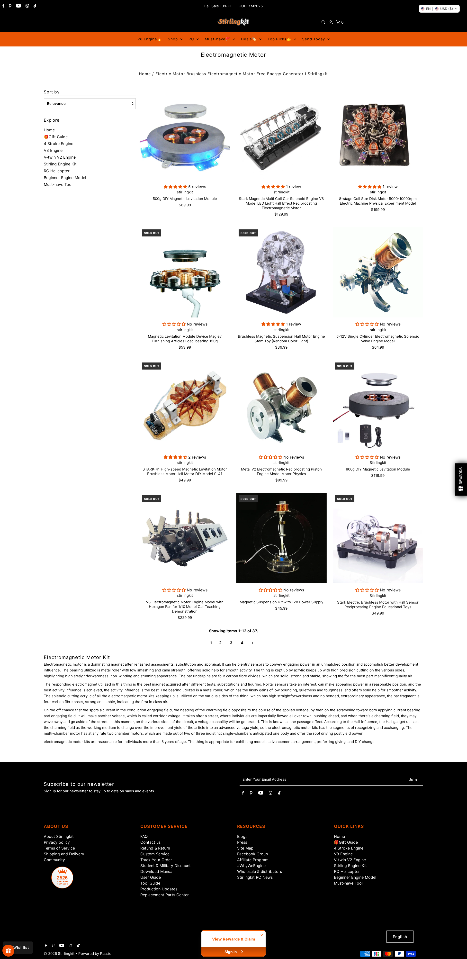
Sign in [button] (231, 952)
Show (8, 951)
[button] (439, 9)
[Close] (349, 425)
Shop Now (294, 525)
